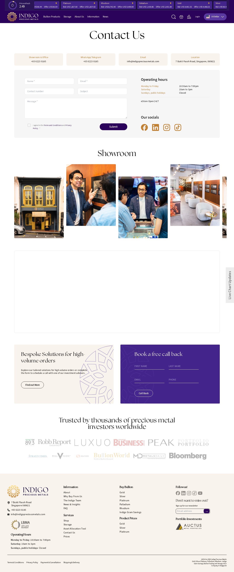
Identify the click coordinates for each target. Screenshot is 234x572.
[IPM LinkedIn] (155, 127)
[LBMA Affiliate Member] (34, 524)
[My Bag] (181, 17)
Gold (175, 3)
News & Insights (72, 504)
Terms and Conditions (53, 125)
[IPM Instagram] (166, 127)
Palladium (139, 3)
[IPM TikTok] (177, 127)
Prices (67, 536)
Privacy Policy (32, 562)
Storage (67, 16)
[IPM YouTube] (200, 493)
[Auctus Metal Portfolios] (188, 526)
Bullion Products (51, 16)
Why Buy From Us (73, 496)
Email (137, 379)
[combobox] (215, 16)
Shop (66, 520)
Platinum (62, 3)
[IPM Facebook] (144, 127)
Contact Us (69, 532)
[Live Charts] (189, 17)
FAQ (66, 508)
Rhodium (100, 3)
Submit (113, 126)
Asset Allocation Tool (75, 528)
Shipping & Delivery (71, 562)
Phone (172, 379)
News (105, 16)
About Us (79, 16)
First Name (140, 366)
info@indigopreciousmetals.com (28, 514)
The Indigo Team (72, 500)
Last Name (175, 366)
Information (93, 16)
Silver (213, 3)
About (67, 492)
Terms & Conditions (15, 562)
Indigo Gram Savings (130, 512)
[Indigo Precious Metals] (22, 16)
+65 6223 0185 (18, 510)
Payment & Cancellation (51, 562)
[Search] (173, 17)
